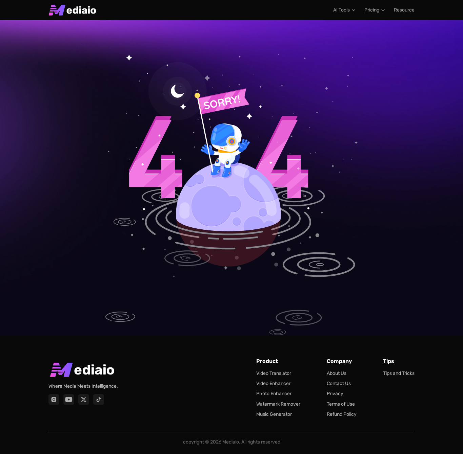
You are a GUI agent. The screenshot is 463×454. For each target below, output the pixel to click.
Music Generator (274, 414)
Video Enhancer (273, 383)
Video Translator (273, 373)
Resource (404, 10)
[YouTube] (68, 399)
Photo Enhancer (273, 393)
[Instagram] (53, 399)
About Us (336, 373)
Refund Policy (342, 414)
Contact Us (339, 383)
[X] (83, 399)
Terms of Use (341, 404)
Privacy (335, 393)
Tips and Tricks (399, 373)
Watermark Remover (278, 404)
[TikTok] (98, 399)
